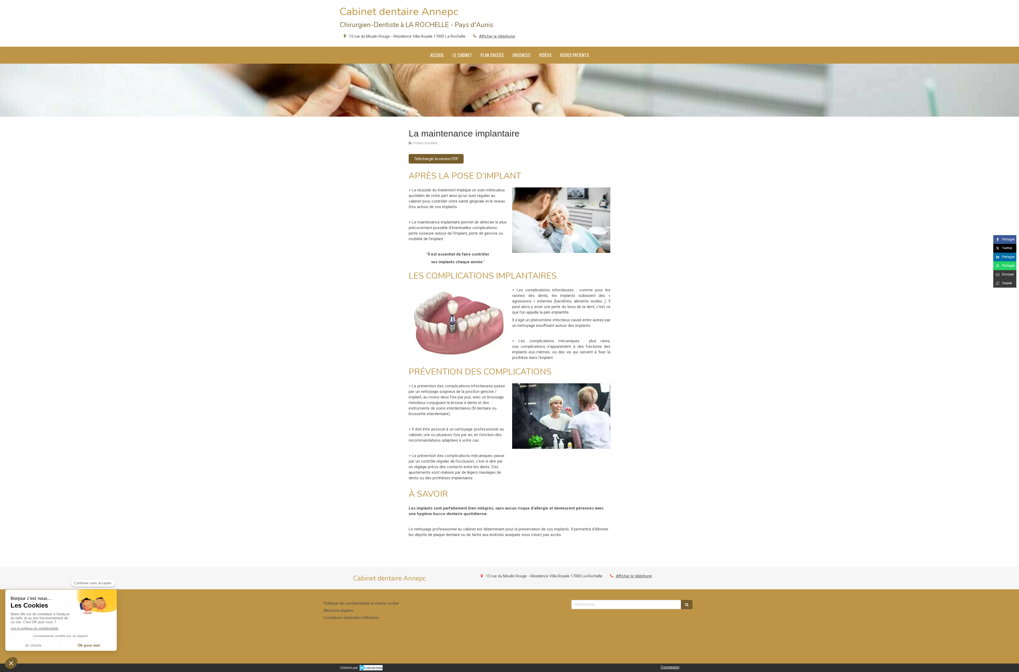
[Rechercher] (687, 604)
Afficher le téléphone (497, 36)
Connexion (670, 667)
